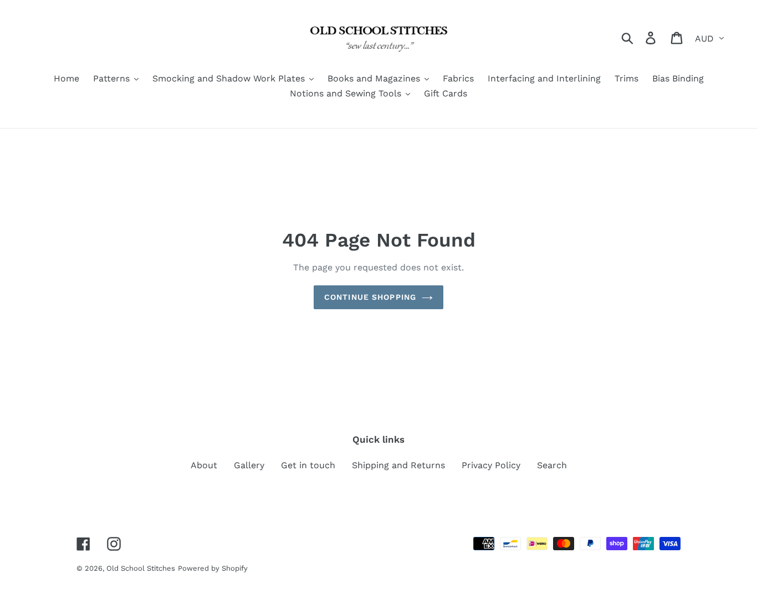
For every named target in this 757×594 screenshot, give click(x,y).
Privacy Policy (491, 465)
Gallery (249, 465)
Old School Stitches (140, 568)
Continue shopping (370, 297)
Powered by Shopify (213, 568)
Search (552, 465)
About (204, 465)
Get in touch (308, 465)
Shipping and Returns (398, 465)
